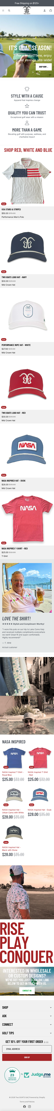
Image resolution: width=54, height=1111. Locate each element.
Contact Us (27, 990)
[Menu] (3, 10)
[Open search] (9, 10)
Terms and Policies (27, 1102)
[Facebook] (24, 1106)
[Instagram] (29, 1106)
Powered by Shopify (37, 1097)
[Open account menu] (45, 10)
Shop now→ (43, 67)
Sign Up (27, 1057)
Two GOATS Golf (22, 1097)
